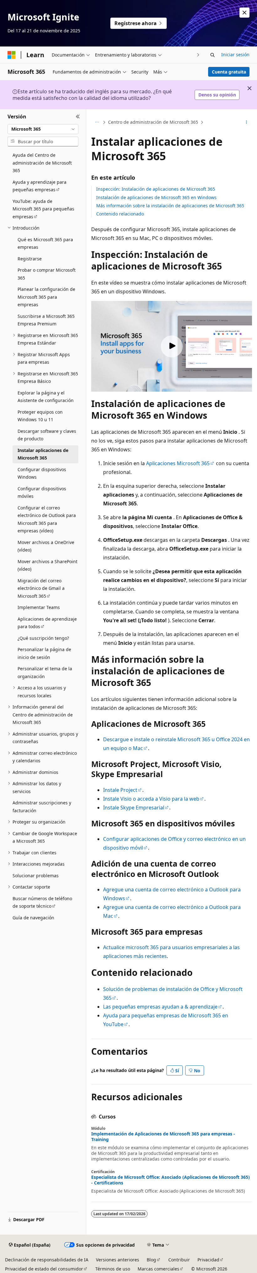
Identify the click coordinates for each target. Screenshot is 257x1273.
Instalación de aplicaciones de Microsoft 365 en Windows (156, 197)
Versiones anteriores (117, 1260)
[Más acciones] (246, 122)
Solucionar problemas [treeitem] (36, 876)
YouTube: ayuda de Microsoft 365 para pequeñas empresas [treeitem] (43, 209)
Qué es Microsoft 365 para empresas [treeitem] (45, 243)
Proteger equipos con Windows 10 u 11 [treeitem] (40, 416)
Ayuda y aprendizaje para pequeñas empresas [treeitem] (39, 186)
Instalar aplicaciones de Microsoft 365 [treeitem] (43, 454)
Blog (151, 1260)
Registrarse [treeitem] (30, 259)
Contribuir (179, 1260)
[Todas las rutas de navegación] (96, 122)
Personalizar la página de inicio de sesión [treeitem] (44, 653)
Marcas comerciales (158, 1269)
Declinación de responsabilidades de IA (46, 1260)
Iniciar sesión (235, 54)
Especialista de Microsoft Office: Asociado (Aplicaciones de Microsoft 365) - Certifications (170, 1180)
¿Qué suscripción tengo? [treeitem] (43, 638)
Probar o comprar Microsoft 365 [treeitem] (47, 274)
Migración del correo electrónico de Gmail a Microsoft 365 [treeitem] (41, 588)
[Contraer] (77, 117)
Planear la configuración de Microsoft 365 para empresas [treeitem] (46, 296)
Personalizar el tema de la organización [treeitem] (45, 672)
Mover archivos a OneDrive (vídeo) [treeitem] (46, 546)
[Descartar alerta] (244, 13)
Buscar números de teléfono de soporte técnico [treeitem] (42, 902)
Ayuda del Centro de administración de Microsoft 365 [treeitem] (42, 162)
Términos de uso (112, 1269)
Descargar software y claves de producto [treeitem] (47, 435)
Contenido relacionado (120, 214)
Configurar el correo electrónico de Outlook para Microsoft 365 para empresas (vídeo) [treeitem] (47, 519)
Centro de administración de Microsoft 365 (153, 122)
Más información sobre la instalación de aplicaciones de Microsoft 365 (170, 206)
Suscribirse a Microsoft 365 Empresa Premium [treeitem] (46, 320)
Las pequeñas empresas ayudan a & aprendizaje (160, 1006)
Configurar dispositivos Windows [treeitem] (42, 473)
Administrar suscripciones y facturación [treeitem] (42, 806)
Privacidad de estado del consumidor (44, 1269)
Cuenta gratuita (229, 72)
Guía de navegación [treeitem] (33, 918)
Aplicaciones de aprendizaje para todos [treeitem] (47, 623)
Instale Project (120, 789)
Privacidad (208, 1260)
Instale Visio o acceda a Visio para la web (151, 798)
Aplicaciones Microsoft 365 (178, 463)
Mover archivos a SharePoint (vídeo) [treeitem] (47, 565)
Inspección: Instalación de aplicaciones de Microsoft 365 (155, 189)
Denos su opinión (217, 95)
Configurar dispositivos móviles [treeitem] (42, 492)
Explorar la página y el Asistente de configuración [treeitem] (46, 397)
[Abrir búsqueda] (212, 55)
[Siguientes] (198, 54)
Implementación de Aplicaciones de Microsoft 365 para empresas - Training (163, 1136)
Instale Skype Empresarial (133, 807)
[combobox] (43, 129)
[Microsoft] (12, 55)
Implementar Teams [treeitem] (39, 607)
